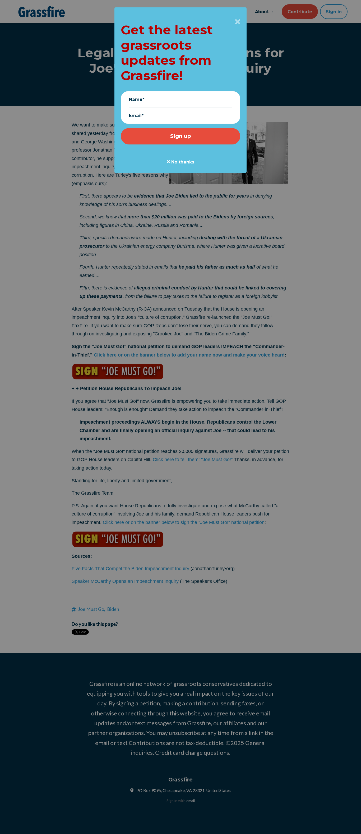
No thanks (182, 162)
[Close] (237, 21)
